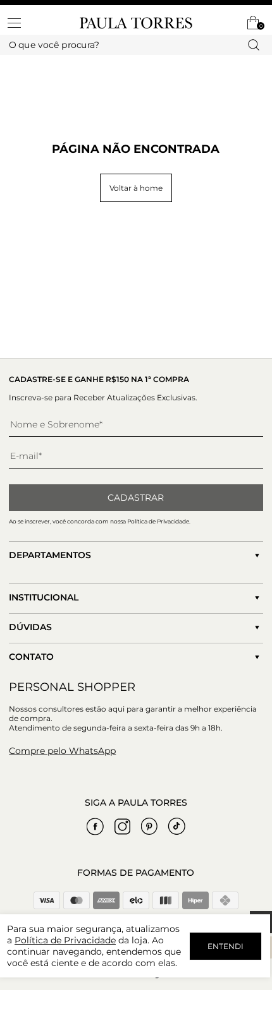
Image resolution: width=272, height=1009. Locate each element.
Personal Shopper (72, 687)
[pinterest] (149, 826)
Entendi (225, 946)
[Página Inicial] (136, 23)
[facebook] (95, 826)
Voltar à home (136, 188)
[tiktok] (176, 826)
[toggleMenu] (20, 22)
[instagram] (122, 826)
